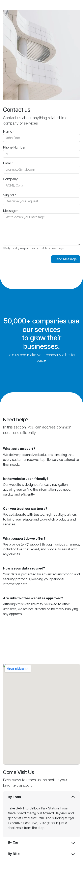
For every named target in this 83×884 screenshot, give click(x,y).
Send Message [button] (66, 259)
